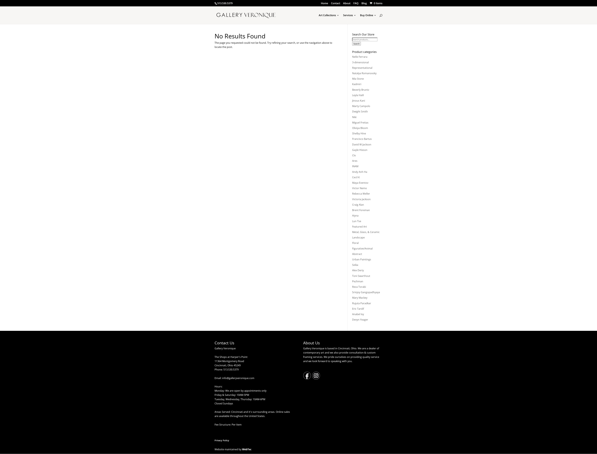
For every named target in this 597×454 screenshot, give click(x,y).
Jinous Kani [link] (358, 100)
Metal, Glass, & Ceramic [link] (366, 232)
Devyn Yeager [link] (360, 319)
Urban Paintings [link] (361, 259)
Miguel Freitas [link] (360, 122)
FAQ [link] (356, 3)
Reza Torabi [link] (359, 287)
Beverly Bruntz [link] (360, 89)
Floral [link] (355, 243)
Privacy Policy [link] (222, 440)
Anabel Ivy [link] (358, 314)
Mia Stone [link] (358, 78)
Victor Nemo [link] (359, 188)
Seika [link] (355, 265)
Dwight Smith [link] (360, 111)
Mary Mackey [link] (359, 297)
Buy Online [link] (366, 15)
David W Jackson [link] (361, 144)
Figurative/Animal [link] (362, 248)
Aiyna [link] (355, 215)
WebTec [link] (246, 449)
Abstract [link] (357, 254)
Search (356, 43)
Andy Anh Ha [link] (359, 172)
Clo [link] (354, 155)
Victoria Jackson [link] (361, 199)
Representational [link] (362, 68)
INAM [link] (355, 166)
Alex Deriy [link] (358, 270)
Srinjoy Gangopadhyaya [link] (366, 292)
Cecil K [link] (356, 177)
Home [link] (324, 3)
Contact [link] (335, 3)
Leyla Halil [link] (358, 95)
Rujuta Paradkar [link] (361, 303)
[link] (375, 3)
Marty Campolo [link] (361, 106)
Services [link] (348, 15)
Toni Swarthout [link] (361, 276)
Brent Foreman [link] (361, 210)
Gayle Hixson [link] (359, 150)
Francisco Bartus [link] (362, 139)
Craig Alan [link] (358, 204)
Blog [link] (364, 3)
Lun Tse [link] (356, 221)
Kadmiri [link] (356, 84)
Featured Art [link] (359, 226)
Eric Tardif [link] (358, 308)
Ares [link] (354, 161)
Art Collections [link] (327, 15)
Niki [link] (354, 117)
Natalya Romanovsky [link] (364, 73)
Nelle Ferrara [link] (359, 56)
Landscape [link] (358, 237)
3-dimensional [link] (360, 62)
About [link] (346, 3)
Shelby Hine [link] (359, 133)
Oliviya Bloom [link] (360, 128)
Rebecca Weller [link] (361, 193)
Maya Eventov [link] (360, 182)
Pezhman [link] (357, 281)
